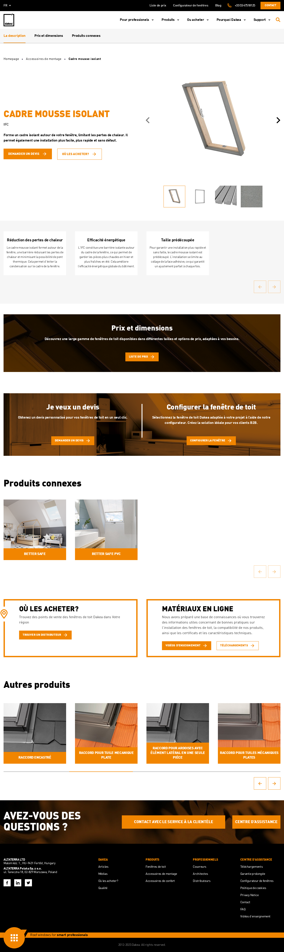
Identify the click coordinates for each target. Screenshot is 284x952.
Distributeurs (201, 881)
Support (260, 20)
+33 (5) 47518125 (245, 5)
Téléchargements (251, 866)
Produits (168, 20)
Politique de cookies (253, 888)
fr (5, 5)
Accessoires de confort (160, 881)
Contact (270, 5)
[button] (148, 120)
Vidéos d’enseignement (255, 916)
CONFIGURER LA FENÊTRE (207, 440)
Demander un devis (23, 153)
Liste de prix (158, 5)
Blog (218, 5)
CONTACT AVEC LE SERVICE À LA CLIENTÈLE (173, 822)
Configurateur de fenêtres (190, 5)
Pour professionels (134, 20)
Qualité (102, 888)
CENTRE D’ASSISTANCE (256, 822)
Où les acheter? (75, 154)
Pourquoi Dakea (229, 20)
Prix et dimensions (48, 36)
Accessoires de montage (43, 59)
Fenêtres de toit (156, 866)
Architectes (200, 873)
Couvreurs (199, 866)
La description (15, 36)
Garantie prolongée (252, 873)
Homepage (11, 59)
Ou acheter (195, 20)
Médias (103, 873)
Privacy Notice (249, 895)
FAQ (243, 909)
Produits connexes (86, 36)
